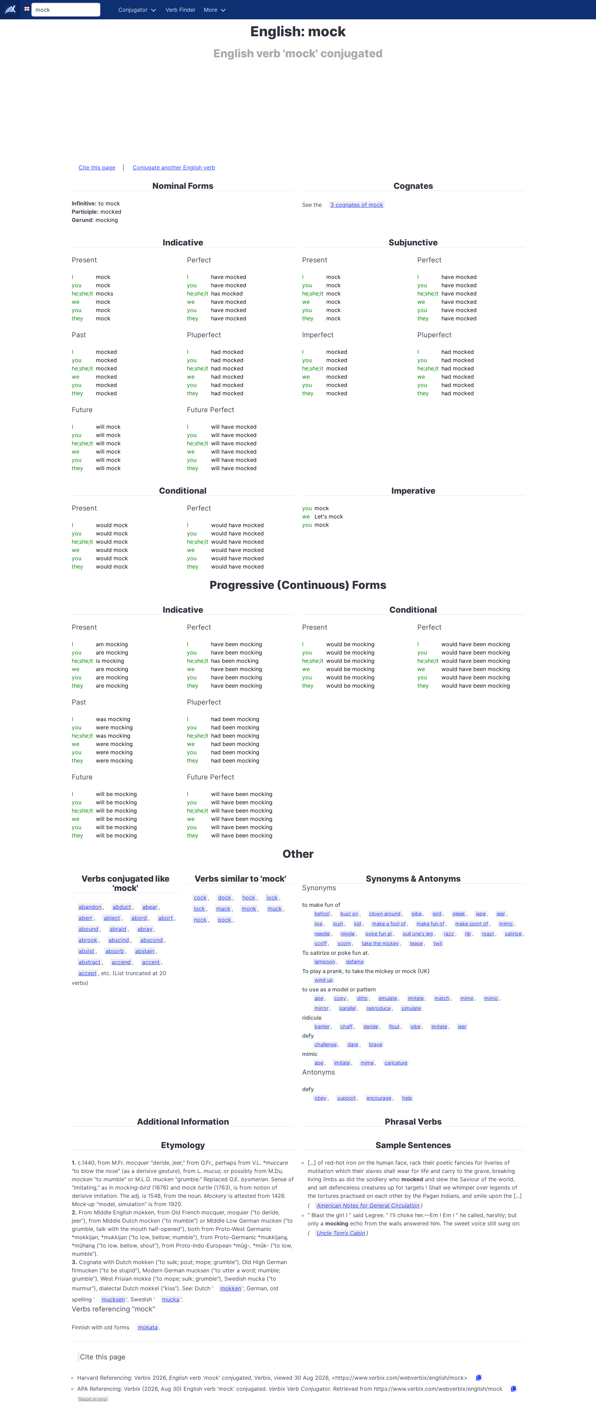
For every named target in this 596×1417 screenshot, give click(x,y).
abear (149, 906)
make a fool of (389, 923)
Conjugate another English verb (174, 167)
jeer (501, 913)
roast (488, 933)
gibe (416, 913)
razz (449, 933)
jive (318, 923)
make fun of (430, 923)
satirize (513, 933)
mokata (148, 1327)
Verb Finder (181, 9)
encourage (379, 1098)
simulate (411, 1008)
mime (466, 998)
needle (322, 933)
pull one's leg (418, 933)
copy (340, 998)
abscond (151, 939)
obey (320, 1098)
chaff (346, 1026)
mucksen (113, 1299)
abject (112, 917)
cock (200, 897)
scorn (344, 943)
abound (88, 928)
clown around (384, 913)
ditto (362, 998)
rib (468, 933)
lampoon (325, 961)
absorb (115, 951)
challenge (326, 1044)
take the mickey (380, 943)
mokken (230, 1288)
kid (357, 923)
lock (199, 908)
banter (322, 1026)
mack (223, 908)
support (346, 1098)
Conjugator (133, 9)
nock (200, 919)
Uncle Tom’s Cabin (341, 1233)
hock (248, 897)
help (407, 1098)
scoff (321, 943)
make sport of (471, 923)
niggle (348, 933)
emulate (388, 998)
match (442, 998)
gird (437, 913)
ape (319, 998)
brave (375, 1044)
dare (353, 1044)
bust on (349, 913)
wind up (324, 980)
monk (249, 908)
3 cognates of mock (356, 204)
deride (371, 1026)
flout (394, 1026)
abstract (89, 962)
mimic (506, 923)
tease (416, 943)
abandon (90, 906)
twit (438, 943)
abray (145, 928)
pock (224, 919)
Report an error (93, 1398)
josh (338, 923)
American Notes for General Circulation (368, 1205)
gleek (459, 913)
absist (86, 951)
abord (139, 917)
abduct (122, 906)
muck (275, 908)
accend (121, 962)
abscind (119, 939)
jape (481, 913)
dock (224, 897)
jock (272, 897)
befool (322, 913)
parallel (347, 1008)
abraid (118, 928)
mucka (170, 1299)
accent (151, 962)
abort (165, 917)
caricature (396, 1063)
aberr (85, 917)
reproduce (378, 1008)
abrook (88, 939)
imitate (416, 998)
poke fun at (379, 933)
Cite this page (97, 167)
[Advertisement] (279, 108)
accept (88, 973)
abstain (144, 951)
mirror (321, 1008)
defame (355, 961)
